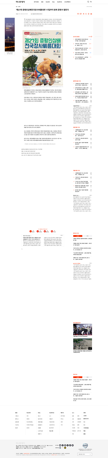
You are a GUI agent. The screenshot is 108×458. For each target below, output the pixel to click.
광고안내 (46, 453)
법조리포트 (40, 419)
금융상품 (17, 422)
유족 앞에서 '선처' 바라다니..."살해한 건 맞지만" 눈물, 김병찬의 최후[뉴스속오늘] (82, 94)
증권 (42, 2)
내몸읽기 (51, 419)
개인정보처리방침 (27, 453)
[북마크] (88, 14)
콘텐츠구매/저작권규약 (57, 453)
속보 (73, 433)
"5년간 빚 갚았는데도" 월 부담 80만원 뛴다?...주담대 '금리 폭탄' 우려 (81, 50)
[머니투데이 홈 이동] (20, 443)
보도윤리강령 (67, 453)
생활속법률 (40, 422)
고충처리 (62, 453)
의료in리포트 (51, 422)
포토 (84, 425)
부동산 (73, 425)
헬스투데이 (51, 428)
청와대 (28, 419)
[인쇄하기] (91, 14)
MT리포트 (36, 2)
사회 (73, 422)
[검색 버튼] (88, 1)
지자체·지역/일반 (30, 425)
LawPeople (40, 430)
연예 (85, 412)
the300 (48, 2)
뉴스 (50, 416)
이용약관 (43, 453)
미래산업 (74, 430)
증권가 (16, 428)
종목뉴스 (17, 419)
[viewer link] (61, 84)
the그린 (51, 431)
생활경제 (79, 419)
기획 (61, 425)
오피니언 (79, 430)
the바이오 (59, 2)
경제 (78, 416)
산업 (73, 419)
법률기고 (40, 433)
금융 (73, 416)
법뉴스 (39, 416)
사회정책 (79, 422)
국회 (27, 416)
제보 (85, 431)
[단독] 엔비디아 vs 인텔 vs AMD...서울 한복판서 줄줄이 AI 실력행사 (81, 89)
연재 (61, 422)
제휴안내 (50, 453)
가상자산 (17, 425)
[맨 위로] (105, 452)
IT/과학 (73, 428)
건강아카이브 (52, 425)
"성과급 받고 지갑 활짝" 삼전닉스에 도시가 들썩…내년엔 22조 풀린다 (81, 85)
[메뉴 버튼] (91, 1)
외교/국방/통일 (29, 422)
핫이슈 (62, 419)
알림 (85, 434)
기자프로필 (86, 428)
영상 (84, 422)
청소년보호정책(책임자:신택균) (35, 453)
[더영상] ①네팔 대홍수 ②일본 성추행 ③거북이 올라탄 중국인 (82, 351)
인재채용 (21, 453)
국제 (78, 428)
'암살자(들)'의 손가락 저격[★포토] (80, 336)
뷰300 (28, 428)
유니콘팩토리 (67, 2)
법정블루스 (40, 425)
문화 (78, 425)
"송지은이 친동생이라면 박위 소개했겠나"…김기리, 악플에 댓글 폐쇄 (82, 148)
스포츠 (19, 6)
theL (53, 2)
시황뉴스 (17, 416)
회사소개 (17, 453)
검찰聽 (39, 428)
